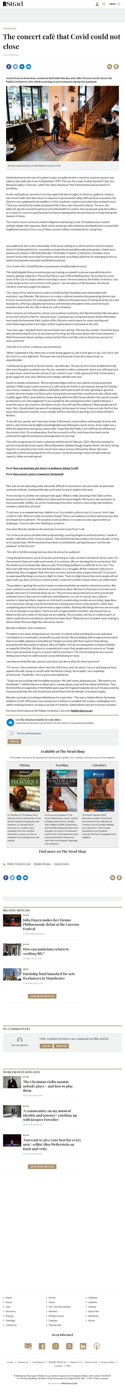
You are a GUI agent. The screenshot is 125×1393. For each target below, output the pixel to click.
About (91, 1320)
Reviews (53, 1311)
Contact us (11, 1324)
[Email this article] (28, 66)
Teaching (61, 765)
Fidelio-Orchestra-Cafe (18, 864)
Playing (25, 765)
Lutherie (92, 1302)
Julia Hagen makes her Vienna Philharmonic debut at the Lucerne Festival (51, 924)
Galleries (93, 1297)
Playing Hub (9, 28)
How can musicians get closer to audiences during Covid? (46, 468)
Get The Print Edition (60, 1306)
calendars (79, 757)
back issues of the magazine (102, 757)
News (26, 969)
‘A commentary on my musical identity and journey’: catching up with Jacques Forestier (50, 1115)
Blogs (26, 915)
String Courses (56, 1315)
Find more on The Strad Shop (62, 851)
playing (39, 757)
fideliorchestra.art (82, 710)
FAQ (68, 1365)
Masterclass (55, 1324)
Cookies (58, 1365)
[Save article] (116, 66)
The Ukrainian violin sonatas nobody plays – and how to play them (48, 1086)
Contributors (38, 1362)
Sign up (14, 741)
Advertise (93, 1315)
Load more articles (42, 996)
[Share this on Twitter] (15, 66)
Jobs (8, 1306)
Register (61, 1046)
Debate (92, 1306)
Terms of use (91, 1362)
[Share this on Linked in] (22, 66)
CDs (72, 757)
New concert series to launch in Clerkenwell (38, 474)
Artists (52, 1297)
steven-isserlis (61, 864)
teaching (51, 757)
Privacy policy (107, 1362)
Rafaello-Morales (42, 864)
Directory (10, 1311)
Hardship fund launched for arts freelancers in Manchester (49, 975)
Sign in (78, 60)
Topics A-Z (75, 1362)
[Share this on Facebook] (9, 66)
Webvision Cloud (69, 1383)
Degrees (53, 1320)
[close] (118, 60)
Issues (8, 1302)
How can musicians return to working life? (46, 951)
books (59, 757)
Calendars (99, 765)
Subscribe (93, 1311)
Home (8, 1297)
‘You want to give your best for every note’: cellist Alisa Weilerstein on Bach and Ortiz (52, 1144)
